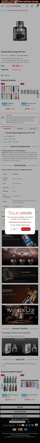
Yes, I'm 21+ (26, 229)
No (14, 229)
